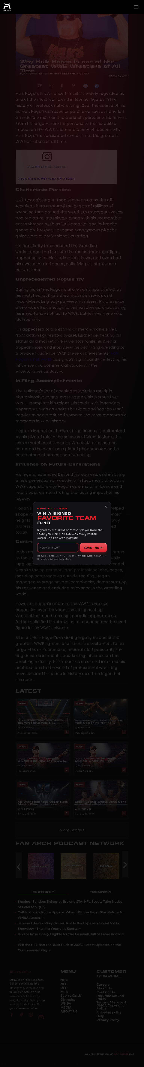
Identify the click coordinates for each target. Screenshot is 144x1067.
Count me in (93, 547)
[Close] (106, 507)
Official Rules (85, 555)
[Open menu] (136, 7)
